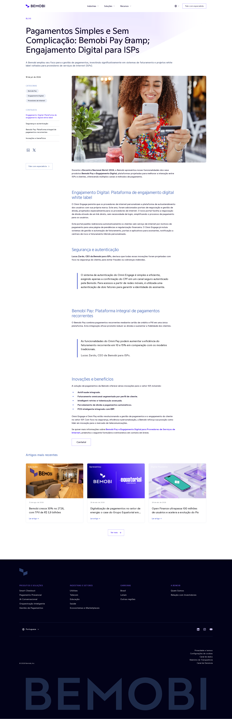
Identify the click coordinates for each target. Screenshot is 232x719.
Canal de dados (206, 657)
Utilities (74, 590)
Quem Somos (177, 590)
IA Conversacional (28, 599)
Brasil (123, 590)
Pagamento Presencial (30, 595)
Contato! (81, 442)
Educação (75, 599)
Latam (123, 595)
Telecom (74, 595)
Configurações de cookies (201, 653)
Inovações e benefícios (36, 138)
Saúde (73, 603)
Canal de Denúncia (205, 663)
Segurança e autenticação (37, 123)
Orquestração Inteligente (32, 603)
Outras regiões (127, 599)
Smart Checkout (27, 590)
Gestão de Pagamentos (31, 608)
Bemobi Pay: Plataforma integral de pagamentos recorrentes (41, 130)
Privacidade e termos (204, 650)
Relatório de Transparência (201, 660)
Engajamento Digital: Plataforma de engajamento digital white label (41, 116)
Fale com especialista (194, 6)
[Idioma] (177, 6)
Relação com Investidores (183, 595)
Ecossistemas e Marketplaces (84, 608)
